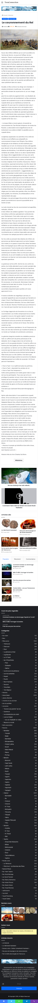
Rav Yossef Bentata (8, 888)
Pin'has (7, 755)
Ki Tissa (7, 806)
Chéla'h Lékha (9, 744)
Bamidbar (6, 730)
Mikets (7, 768)
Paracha (4, 728)
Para (6, 663)
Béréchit (6, 757)
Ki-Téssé (8, 833)
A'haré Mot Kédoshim (11, 842)
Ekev (3, 638)
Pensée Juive (6, 860)
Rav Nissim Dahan (7, 885)
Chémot (6, 793)
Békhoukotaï (9, 847)
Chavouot (6, 646)
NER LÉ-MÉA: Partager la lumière (23, 572)
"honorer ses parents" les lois (12, 709)
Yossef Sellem (6, 898)
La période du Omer (9, 652)
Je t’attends (5, 943)
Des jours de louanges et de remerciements (28, 531)
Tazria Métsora (9, 855)
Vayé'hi (7, 777)
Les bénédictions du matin (11, 714)
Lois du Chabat (8, 717)
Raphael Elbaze (6, 869)
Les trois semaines (9, 673)
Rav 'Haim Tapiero (7, 871)
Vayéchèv (8, 779)
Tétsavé (7, 814)
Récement (17, 559)
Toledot (7, 774)
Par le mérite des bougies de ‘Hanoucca (9, 549)
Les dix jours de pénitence (11, 671)
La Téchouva (7, 863)
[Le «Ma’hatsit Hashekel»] (9, 524)
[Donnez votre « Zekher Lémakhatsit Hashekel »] (31, 910)
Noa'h (7, 771)
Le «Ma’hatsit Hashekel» (9, 530)
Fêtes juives (5, 641)
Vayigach (8, 790)
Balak (6, 736)
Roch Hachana (8, 681)
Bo (6, 798)
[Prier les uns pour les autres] (7, 582)
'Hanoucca (7, 644)
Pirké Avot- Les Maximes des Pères (14, 866)
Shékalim (8, 665)
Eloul (5, 649)
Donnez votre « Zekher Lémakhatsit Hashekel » (15, 948)
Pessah (6, 676)
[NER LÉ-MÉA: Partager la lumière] (7, 575)
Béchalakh (8, 796)
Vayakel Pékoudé (10, 820)
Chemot (7, 804)
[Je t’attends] (7, 910)
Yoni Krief (5, 893)
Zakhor (7, 668)
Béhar (7, 844)
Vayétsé (7, 785)
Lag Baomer (7, 654)
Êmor (6, 852)
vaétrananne (6, 890)
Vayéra (7, 782)
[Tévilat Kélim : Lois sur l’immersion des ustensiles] (7, 590)
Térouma (8, 812)
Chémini (7, 850)
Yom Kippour (7, 690)
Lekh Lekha (8, 766)
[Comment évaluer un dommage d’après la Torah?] (7, 567)
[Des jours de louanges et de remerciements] (28, 524)
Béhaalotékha (9, 741)
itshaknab (5, 26)
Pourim (6, 679)
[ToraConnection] (11, 2)
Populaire (6, 559)
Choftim (7, 828)
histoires (19, 460)
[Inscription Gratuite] (19, 8)
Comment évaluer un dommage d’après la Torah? (23, 565)
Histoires (10, 15)
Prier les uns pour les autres (22, 580)
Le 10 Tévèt (7, 657)
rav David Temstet (7, 877)
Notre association (7, 725)
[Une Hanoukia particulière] (28, 542)
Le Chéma (16, 596)
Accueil (5, 15)
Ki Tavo (7, 831)
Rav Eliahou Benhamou (8, 879)
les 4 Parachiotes (9, 660)
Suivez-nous (5, 925)
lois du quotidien (7, 703)
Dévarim (6, 825)
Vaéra (7, 817)
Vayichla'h (8, 787)
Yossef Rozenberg (7, 896)
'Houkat (7, 733)
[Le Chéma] (7, 598)
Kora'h (7, 747)
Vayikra (6, 839)
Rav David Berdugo (7, 874)
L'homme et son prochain (9, 700)
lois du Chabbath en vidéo (13, 720)
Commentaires (30, 559)
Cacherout (7, 711)
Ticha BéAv (7, 687)
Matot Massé (9, 749)
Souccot (6, 684)
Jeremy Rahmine (7, 698)
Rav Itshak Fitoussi (7, 882)
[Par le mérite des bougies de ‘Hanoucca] (9, 542)
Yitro (6, 823)
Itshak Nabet (12, 19)
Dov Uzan (5, 635)
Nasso (7, 752)
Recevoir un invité (9, 722)
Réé (6, 836)
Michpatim (8, 809)
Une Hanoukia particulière (28, 548)
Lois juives (5, 706)
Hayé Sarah (8, 763)
